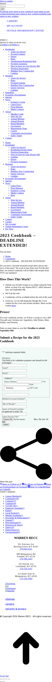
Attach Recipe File (10, 417)
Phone (5, 373)
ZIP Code (34, 388)
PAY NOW (12, 35)
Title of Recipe (8, 404)
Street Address (10, 381)
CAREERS (12, 21)
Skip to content (6, 1)
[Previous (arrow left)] (1, 681)
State (31, 384)
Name (5, 368)
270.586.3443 (26, 559)
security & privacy (15, 608)
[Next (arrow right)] (4, 681)
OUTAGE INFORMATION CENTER (25, 30)
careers (9, 604)
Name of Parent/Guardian (13, 409)
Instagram (6, 358)
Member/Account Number (13, 399)
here (13, 306)
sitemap (10, 599)
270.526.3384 (26, 578)
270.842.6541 (26, 549)
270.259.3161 (26, 569)
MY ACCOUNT (15, 26)
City (44, 381)
